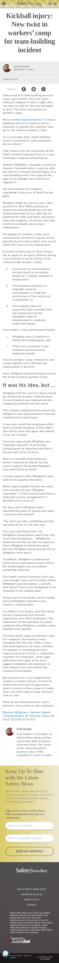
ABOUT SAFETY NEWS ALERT (31, 889)
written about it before (27, 119)
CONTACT (31, 905)
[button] (5, 953)
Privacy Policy (15, 955)
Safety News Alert (29, 4)
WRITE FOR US (31, 900)
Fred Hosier (23, 66)
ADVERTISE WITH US (31, 895)
